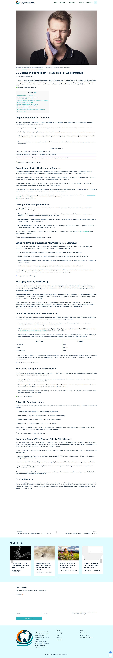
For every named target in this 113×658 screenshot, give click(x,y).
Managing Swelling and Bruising (25, 102)
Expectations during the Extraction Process (28, 97)
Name (18, 613)
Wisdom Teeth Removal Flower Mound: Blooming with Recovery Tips (67, 565)
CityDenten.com (20, 76)
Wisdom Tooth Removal (37, 69)
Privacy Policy (64, 654)
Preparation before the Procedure (25, 95)
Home (55, 2)
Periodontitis (83, 633)
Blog (57, 635)
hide (35, 92)
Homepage (59, 633)
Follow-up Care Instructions (24, 107)
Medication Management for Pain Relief (27, 106)
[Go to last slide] (12, 561)
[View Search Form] (95, 2)
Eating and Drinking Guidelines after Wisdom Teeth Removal (32, 100)
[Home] (16, 67)
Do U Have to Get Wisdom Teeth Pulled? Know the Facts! (81, 532)
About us (81, 2)
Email (46, 613)
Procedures (19, 69)
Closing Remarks (21, 111)
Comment (19, 594)
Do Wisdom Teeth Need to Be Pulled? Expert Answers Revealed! (34, 532)
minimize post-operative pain (82, 231)
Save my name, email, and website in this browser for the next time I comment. (84, 612)
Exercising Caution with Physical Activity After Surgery (31, 109)
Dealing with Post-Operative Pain (25, 98)
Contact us (89, 2)
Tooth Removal (26, 69)
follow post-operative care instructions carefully (33, 330)
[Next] (101, 561)
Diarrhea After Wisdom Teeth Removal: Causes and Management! (91, 565)
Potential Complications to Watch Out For (27, 104)
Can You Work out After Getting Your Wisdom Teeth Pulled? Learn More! (20, 565)
